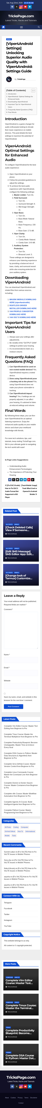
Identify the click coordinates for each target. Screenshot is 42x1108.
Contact (21, 1103)
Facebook (8, 908)
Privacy (20, 1098)
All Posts (9, 524)
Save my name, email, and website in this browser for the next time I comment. (20, 698)
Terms (26, 1098)
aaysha (7, 877)
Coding (15, 827)
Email (7, 668)
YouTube (7, 926)
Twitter (6, 914)
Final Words (12, 112)
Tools (14, 835)
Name (7, 655)
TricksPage (21, 79)
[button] (39, 27)
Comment (8, 609)
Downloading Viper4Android (18, 102)
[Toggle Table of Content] (32, 91)
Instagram (8, 920)
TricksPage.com (21, 16)
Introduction (12, 94)
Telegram (8, 903)
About (7, 1098)
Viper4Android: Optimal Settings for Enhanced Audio (20, 98)
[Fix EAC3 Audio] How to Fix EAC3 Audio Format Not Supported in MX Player (12, 491)
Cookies (13, 1098)
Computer (24, 827)
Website (7, 681)
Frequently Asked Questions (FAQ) (20, 110)
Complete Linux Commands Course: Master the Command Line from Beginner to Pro (20, 774)
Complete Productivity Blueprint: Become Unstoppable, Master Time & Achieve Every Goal (21, 745)
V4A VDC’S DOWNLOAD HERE (23, 317)
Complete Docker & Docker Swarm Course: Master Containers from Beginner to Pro (21, 785)
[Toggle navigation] (21, 27)
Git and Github (10, 831)
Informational (30, 831)
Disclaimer (33, 1098)
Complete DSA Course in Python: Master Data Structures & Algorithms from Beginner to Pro (20, 755)
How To (20, 831)
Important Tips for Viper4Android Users (19, 105)
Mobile (9, 39)
